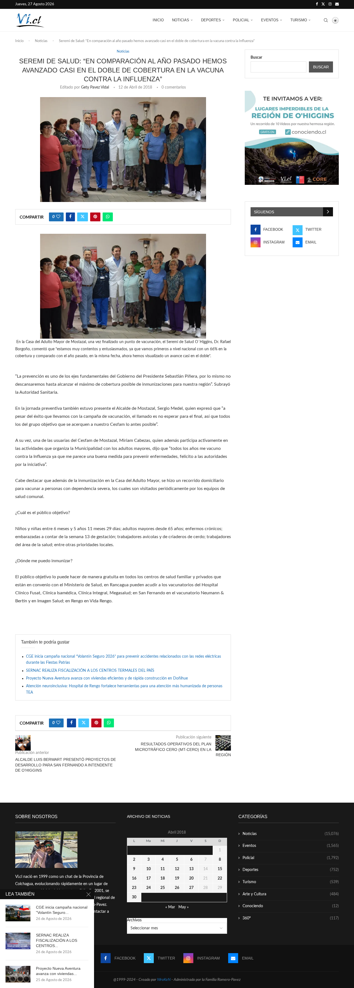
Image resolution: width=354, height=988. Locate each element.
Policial (241, 20)
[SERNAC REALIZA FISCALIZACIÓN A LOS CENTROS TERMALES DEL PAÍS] (18, 941)
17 (148, 878)
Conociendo (291, 906)
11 (162, 869)
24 (148, 888)
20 (191, 878)
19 (177, 878)
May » (183, 907)
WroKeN (164, 980)
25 (162, 888)
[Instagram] (330, 4)
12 (177, 869)
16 (134, 878)
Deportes (211, 20)
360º (291, 918)
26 (177, 888)
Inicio (158, 20)
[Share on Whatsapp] (108, 216)
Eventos (269, 20)
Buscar (256, 57)
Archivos (134, 920)
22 (220, 878)
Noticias (180, 20)
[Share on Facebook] (70, 216)
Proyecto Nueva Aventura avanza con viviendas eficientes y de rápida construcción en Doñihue (107, 678)
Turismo (298, 20)
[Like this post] (58, 216)
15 (220, 869)
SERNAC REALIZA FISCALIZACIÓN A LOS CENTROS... (56, 940)
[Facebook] (317, 4)
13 (191, 869)
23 (134, 888)
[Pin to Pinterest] (95, 216)
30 (134, 897)
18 (162, 878)
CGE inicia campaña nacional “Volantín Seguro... (61, 910)
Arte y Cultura (291, 894)
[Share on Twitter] (82, 216)
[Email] (337, 4)
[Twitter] (323, 4)
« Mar (170, 907)
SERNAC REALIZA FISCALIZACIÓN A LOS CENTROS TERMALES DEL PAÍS (90, 671)
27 (191, 888)
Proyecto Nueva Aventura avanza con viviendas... (58, 971)
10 (148, 869)
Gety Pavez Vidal (95, 87)
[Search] (326, 20)
